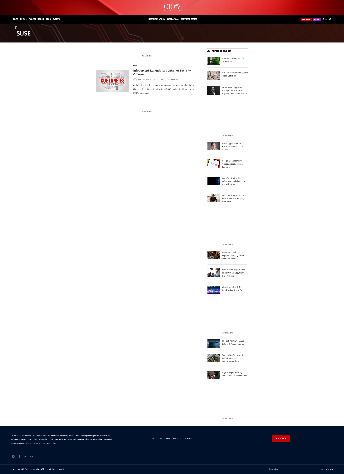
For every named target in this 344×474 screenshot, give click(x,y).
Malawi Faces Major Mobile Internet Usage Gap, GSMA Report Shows (233, 273)
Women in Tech (36, 19)
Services (167, 438)
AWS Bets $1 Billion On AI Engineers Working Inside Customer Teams (233, 255)
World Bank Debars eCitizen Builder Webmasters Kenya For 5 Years (234, 198)
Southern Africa (189, 19)
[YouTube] (31, 456)
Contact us (187, 438)
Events (56, 19)
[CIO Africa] (172, 7)
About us (177, 438)
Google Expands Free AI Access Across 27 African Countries (232, 164)
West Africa (173, 19)
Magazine (306, 19)
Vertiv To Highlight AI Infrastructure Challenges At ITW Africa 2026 (234, 181)
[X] (25, 456)
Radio (316, 19)
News (135, 66)
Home (15, 19)
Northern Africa (156, 19)
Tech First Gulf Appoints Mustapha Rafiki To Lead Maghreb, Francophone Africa (234, 90)
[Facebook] (19, 456)
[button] (326, 19)
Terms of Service (327, 469)
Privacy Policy (273, 469)
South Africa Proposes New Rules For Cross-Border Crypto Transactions (233, 358)
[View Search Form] (330, 19)
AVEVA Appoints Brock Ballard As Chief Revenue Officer (232, 146)
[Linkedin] (13, 456)
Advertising (157, 438)
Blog (48, 19)
